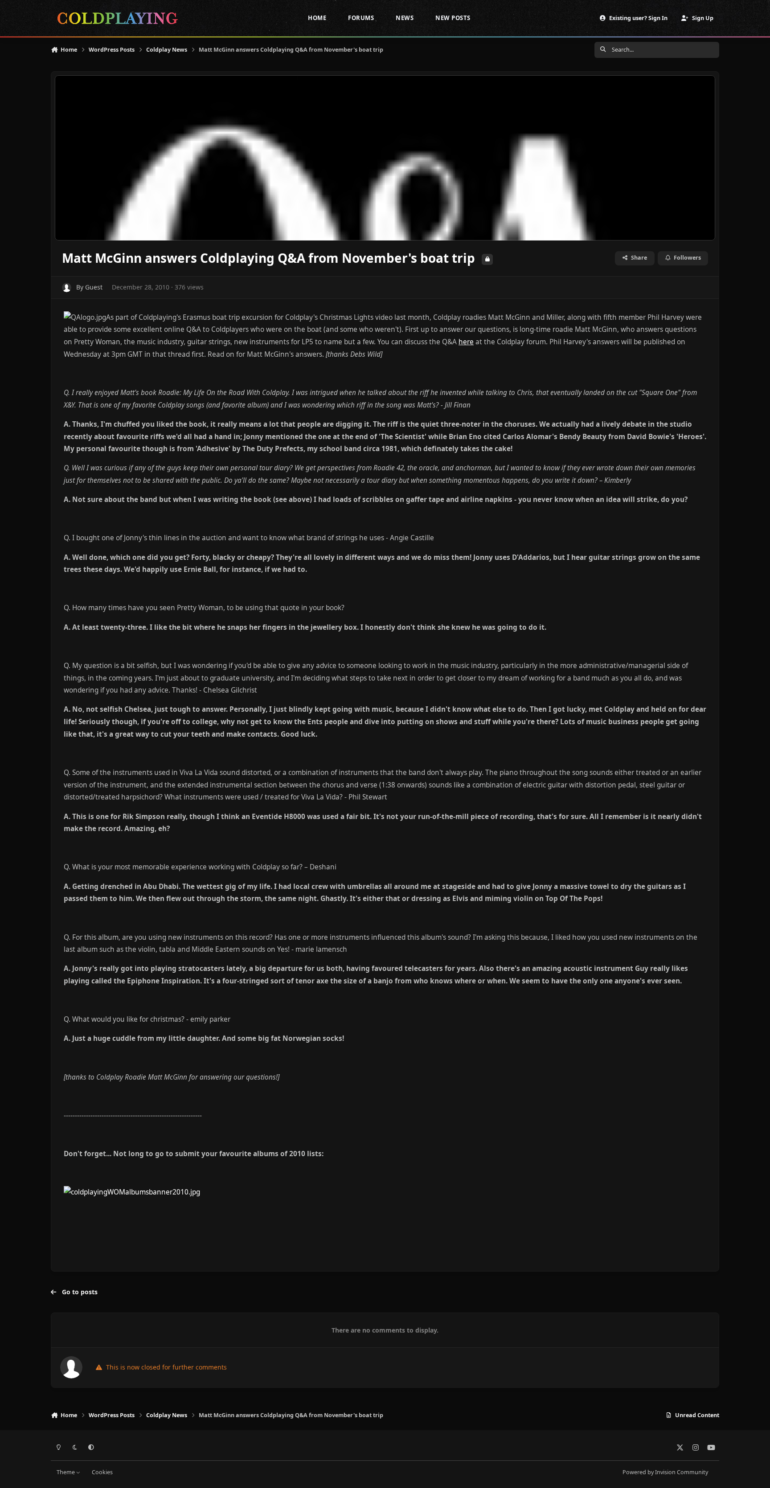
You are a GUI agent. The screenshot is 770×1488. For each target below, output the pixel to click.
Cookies (102, 1472)
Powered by (665, 1472)
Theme (66, 1472)
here (466, 342)
